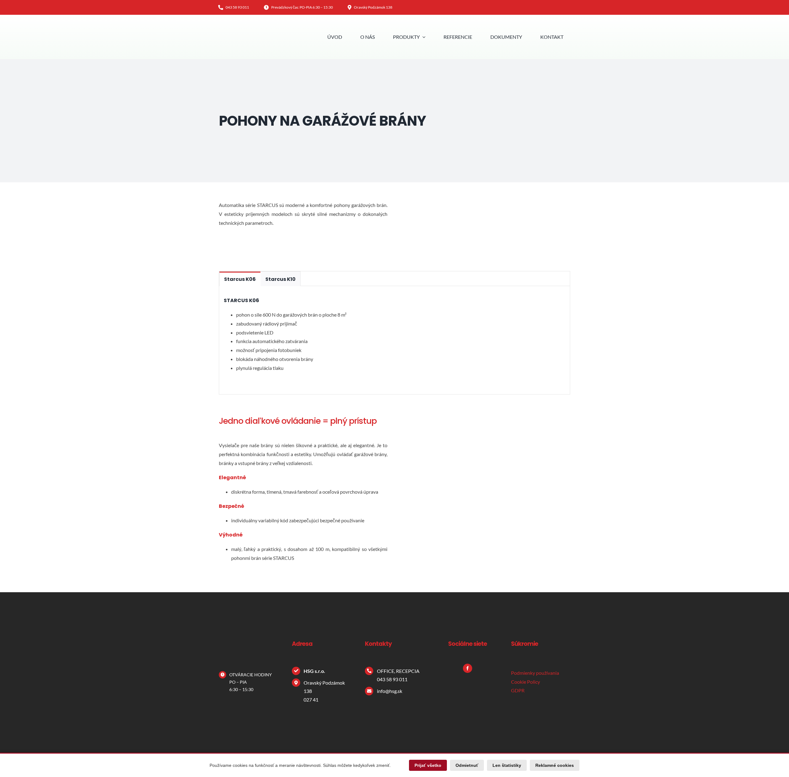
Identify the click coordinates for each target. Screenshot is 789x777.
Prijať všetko (428, 765)
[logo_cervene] (239, 30)
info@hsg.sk (389, 691)
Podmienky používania (535, 673)
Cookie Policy (525, 682)
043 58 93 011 (392, 679)
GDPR (518, 690)
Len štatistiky (507, 765)
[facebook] (467, 668)
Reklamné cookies (554, 765)
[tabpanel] (394, 340)
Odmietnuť (467, 765)
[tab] (239, 279)
